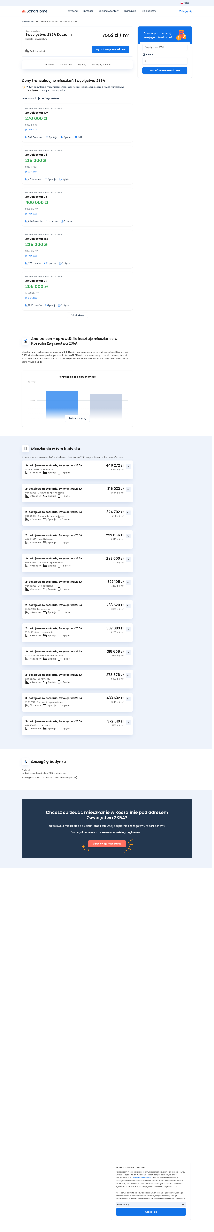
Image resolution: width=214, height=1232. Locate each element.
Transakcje (48, 64)
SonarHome (27, 21)
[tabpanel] (77, 211)
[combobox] (165, 47)
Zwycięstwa (65, 21)
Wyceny (82, 64)
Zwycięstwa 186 (36, 239)
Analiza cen (66, 64)
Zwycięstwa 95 (36, 197)
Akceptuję (151, 1212)
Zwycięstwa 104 (37, 113)
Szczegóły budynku (101, 64)
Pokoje (149, 54)
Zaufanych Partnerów (142, 1177)
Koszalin (54, 21)
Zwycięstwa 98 (36, 155)
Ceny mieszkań (41, 21)
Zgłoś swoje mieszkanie (107, 843)
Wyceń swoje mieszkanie (111, 49)
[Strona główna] (34, 11)
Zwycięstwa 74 (36, 281)
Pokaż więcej (77, 315)
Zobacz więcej (77, 418)
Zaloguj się (185, 11)
